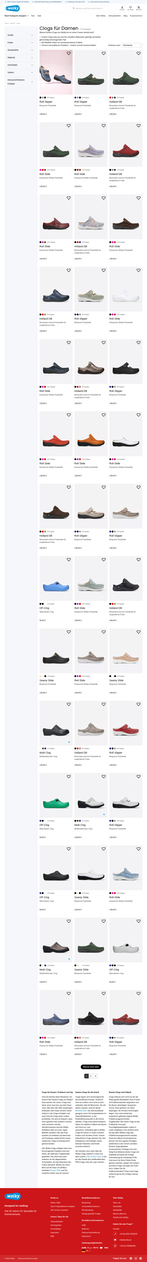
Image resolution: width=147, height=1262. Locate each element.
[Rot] (110, 97)
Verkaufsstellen (114, 16)
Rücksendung (87, 1210)
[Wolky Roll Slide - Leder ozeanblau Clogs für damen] (125, 867)
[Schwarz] (43, 604)
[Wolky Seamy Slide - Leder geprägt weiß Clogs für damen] (90, 867)
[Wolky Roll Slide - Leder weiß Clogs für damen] (125, 289)
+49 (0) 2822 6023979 (128, 1234)
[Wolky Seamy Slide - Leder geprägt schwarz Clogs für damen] (56, 650)
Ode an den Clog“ (93, 1157)
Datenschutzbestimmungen (28, 1258)
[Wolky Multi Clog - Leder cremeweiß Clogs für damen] (90, 795)
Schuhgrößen (56, 1225)
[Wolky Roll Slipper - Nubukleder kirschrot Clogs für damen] (125, 1012)
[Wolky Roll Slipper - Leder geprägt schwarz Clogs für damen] (125, 361)
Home (6, 23)
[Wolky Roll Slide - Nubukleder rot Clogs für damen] (56, 433)
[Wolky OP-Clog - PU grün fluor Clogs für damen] (56, 795)
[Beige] (40, 676)
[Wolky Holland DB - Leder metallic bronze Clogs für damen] (90, 361)
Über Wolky (101, 16)
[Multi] (112, 97)
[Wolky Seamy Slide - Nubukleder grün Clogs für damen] (90, 940)
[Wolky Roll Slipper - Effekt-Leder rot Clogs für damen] (125, 723)
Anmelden (122, 9)
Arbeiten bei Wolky (120, 1217)
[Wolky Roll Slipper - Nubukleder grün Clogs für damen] (90, 72)
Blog (125, 16)
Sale (39, 16)
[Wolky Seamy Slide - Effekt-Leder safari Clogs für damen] (125, 650)
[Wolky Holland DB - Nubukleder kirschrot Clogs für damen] (125, 144)
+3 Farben (51, 604)
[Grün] (40, 97)
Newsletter (117, 1206)
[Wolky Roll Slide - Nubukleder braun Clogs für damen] (125, 216)
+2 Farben (51, 748)
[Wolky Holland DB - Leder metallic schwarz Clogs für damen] (125, 578)
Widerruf (85, 1229)
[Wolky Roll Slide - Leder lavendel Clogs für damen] (90, 144)
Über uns (116, 1203)
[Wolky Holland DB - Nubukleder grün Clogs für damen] (125, 72)
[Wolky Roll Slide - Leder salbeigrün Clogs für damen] (90, 578)
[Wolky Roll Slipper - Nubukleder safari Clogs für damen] (90, 506)
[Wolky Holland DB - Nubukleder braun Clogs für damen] (56, 506)
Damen (12, 23)
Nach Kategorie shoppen (15, 16)
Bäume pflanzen (119, 1214)
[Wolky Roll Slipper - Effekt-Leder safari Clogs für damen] (125, 506)
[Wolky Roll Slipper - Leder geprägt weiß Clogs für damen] (125, 795)
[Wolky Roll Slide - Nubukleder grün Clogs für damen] (56, 144)
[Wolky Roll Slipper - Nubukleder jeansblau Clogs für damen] (56, 72)
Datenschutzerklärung (91, 1233)
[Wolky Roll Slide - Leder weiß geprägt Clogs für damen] (125, 433)
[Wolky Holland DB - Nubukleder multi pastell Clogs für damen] (90, 216)
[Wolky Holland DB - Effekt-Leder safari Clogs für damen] (90, 723)
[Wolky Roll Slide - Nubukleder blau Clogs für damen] (56, 361)
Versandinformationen (91, 1206)
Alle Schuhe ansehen (59, 1210)
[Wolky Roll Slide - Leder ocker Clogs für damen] (90, 433)
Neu (33, 16)
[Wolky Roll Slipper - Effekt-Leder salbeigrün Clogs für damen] (90, 289)
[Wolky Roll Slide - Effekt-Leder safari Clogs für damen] (90, 650)
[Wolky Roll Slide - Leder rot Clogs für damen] (56, 216)
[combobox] (132, 45)
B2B (52, 1236)
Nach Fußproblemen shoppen (63, 1206)
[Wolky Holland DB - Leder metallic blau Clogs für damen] (56, 289)
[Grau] (43, 97)
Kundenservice (136, 16)
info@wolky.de (125, 1240)
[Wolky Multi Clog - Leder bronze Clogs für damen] (56, 940)
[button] (68, 53)
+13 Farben (51, 170)
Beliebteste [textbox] (127, 45)
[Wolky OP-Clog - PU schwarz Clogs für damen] (56, 867)
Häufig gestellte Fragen (91, 1214)
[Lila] (40, 170)
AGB (84, 1225)
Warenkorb (139, 9)
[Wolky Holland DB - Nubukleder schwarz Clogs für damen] (90, 1012)
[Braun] (45, 170)
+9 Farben (120, 97)
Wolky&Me (117, 1210)
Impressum (86, 1236)
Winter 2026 (55, 1203)
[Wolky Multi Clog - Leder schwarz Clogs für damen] (56, 723)
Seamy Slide (55, 1170)
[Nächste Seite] (95, 1076)
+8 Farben (50, 97)
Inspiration (55, 1233)
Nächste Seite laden (91, 1067)
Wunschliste (130, 9)
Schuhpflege (56, 1229)
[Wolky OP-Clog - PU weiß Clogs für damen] (125, 940)
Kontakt (116, 1229)
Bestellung (86, 1203)
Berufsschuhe (81, 1111)
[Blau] (75, 97)
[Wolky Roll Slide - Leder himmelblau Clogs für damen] (56, 1012)
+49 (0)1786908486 (127, 1246)
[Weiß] (45, 604)
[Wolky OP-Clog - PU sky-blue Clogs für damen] (56, 578)
